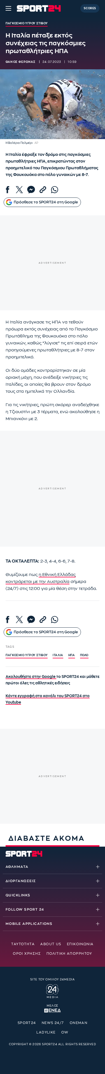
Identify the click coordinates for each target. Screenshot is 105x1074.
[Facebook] (7, 190)
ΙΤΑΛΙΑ (58, 655)
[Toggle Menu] (8, 8)
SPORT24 (27, 1023)
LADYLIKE (46, 1032)
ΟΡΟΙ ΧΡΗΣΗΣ (27, 953)
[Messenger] (31, 190)
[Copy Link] (43, 190)
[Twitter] (19, 190)
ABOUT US (50, 944)
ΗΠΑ (71, 655)
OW (65, 1032)
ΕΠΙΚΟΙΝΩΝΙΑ (80, 944)
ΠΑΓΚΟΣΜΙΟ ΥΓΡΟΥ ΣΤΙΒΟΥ (27, 655)
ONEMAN (79, 1023)
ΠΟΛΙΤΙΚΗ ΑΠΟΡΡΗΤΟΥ (69, 953)
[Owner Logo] (52, 990)
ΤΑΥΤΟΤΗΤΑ (23, 944)
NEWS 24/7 (53, 1023)
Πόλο (84, 655)
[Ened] (52, 1010)
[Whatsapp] (55, 190)
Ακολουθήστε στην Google (31, 676)
